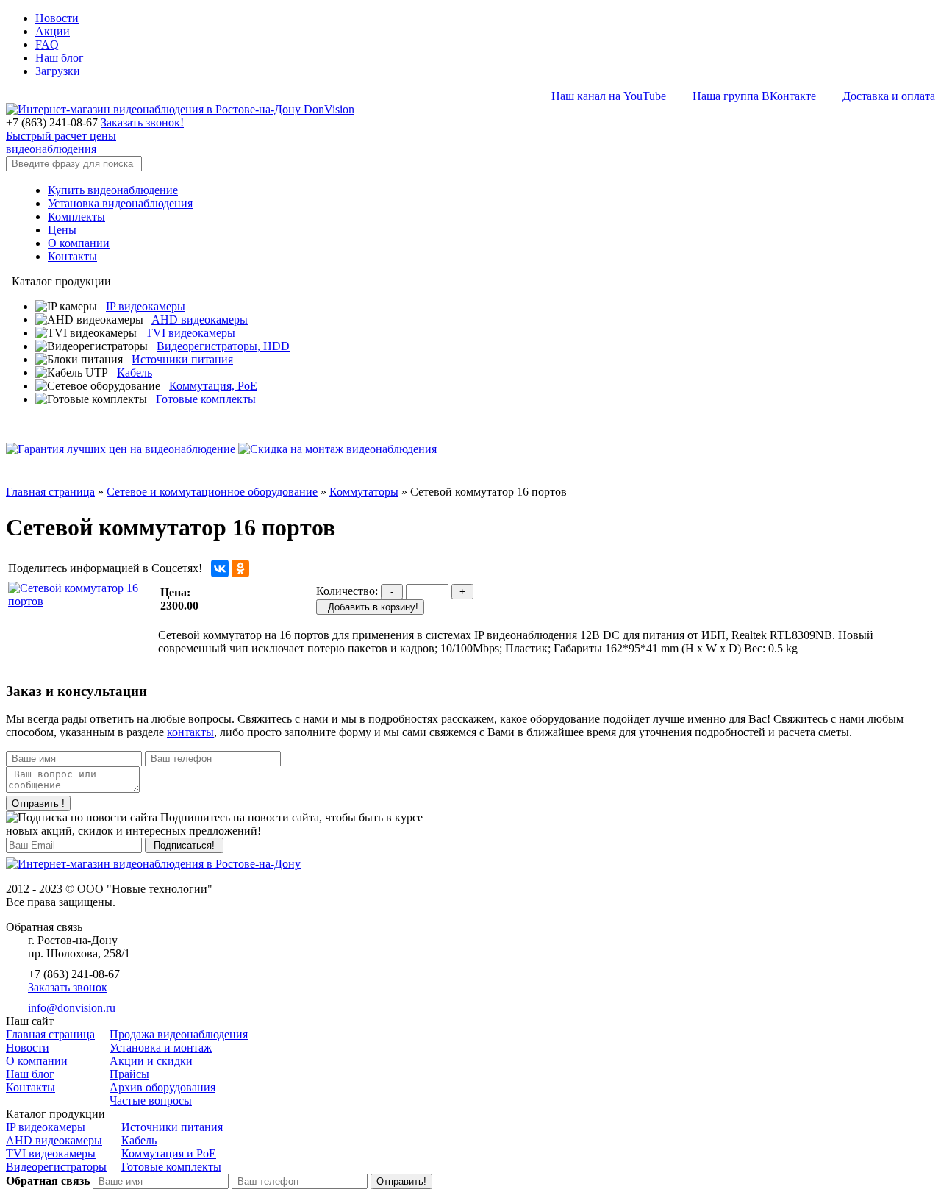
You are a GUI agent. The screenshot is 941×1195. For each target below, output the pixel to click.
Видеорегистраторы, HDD (223, 346)
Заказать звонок (67, 987)
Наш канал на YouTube (608, 96)
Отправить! (401, 1181)
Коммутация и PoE (168, 1153)
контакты (190, 732)
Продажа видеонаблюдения (179, 1034)
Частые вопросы (151, 1100)
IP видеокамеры (145, 306)
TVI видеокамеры (190, 333)
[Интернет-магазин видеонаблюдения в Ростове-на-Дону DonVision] (180, 109)
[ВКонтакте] (220, 568)
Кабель (134, 372)
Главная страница (50, 491)
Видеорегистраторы (56, 1166)
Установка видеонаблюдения (120, 203)
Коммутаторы (363, 491)
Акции (52, 31)
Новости (57, 18)
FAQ (47, 44)
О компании (79, 243)
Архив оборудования (162, 1087)
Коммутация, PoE (213, 385)
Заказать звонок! (142, 122)
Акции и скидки (151, 1061)
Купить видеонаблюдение (113, 190)
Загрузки (57, 71)
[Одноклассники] (240, 568)
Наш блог (59, 57)
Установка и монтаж (161, 1047)
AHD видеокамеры (199, 319)
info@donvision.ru (71, 1008)
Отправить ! (38, 803)
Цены (62, 230)
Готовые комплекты (206, 399)
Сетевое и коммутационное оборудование (212, 491)
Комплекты (76, 216)
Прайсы (129, 1074)
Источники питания (182, 359)
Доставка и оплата (888, 96)
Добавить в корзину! (370, 607)
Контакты (72, 256)
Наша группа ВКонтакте (754, 96)
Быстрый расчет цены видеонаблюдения (61, 142)
